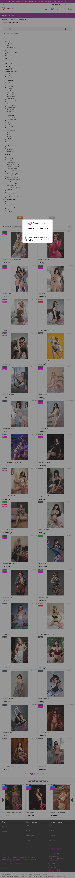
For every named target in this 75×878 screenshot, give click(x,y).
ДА (33, 233)
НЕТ (41, 233)
